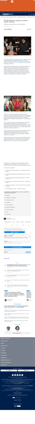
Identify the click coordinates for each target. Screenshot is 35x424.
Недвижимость (3, 12)
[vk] (15, 375)
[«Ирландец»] (5, 202)
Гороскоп (28, 12)
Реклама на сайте (4, 345)
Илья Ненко (9, 218)
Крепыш (7, 235)
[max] (20, 375)
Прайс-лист (3, 348)
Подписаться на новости (5, 338)
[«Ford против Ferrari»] (5, 200)
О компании (3, 350)
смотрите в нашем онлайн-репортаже (20, 62)
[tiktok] (22, 375)
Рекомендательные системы (17, 393)
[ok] (17, 375)
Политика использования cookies (17, 392)
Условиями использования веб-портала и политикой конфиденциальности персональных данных (17, 389)
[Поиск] (29, 14)
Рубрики (2, 343)
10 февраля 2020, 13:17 (7, 26)
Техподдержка (3, 357)
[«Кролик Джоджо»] (5, 204)
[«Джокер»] (5, 195)
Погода (12, 12)
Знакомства (8, 12)
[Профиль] (34, 14)
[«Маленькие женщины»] (5, 207)
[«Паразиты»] (5, 214)
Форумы (16, 12)
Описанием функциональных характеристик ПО (17, 388)
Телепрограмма (20, 12)
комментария (8, 29)
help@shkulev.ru (20, 383)
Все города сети (4, 364)
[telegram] (13, 375)
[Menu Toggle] (1, 14)
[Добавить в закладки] (28, 29)
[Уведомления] (32, 14)
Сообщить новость (4, 340)
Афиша (25, 12)
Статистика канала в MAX (6, 362)
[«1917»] (5, 212)
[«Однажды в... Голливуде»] (5, 197)
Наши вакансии (4, 355)
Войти (7, 252)
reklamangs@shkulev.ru (30, 385)
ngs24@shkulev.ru (21, 382)
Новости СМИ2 (6, 258)
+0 (27, 239)
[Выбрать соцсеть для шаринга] (30, 29)
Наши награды (3, 352)
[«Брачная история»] (5, 209)
